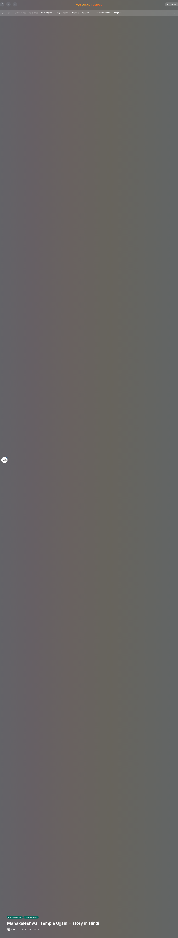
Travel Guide (33, 13)
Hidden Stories (86, 13)
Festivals (66, 13)
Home (9, 13)
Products (75, 13)
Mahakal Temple (20, 13)
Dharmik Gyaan (46, 13)
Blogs (59, 13)
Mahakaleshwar (31, 917)
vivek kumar (16, 929)
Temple (116, 13)
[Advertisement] (89, 31)
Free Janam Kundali (102, 13)
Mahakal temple (15, 917)
